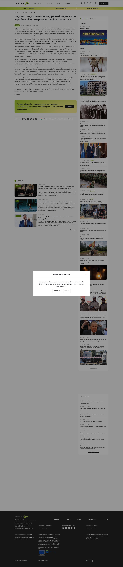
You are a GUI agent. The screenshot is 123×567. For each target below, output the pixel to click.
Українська (57, 290)
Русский (67, 290)
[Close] (86, 274)
